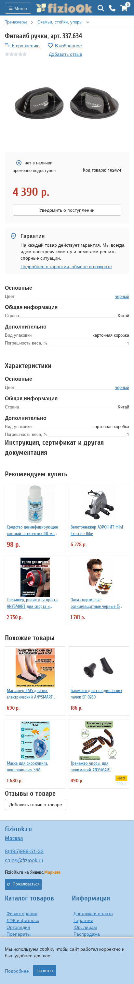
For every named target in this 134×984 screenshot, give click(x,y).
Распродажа (87, 933)
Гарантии (83, 920)
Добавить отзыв (65, 54)
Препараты (19, 933)
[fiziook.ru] (64, 8)
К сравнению (26, 45)
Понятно (44, 971)
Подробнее (17, 970)
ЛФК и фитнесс (23, 920)
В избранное (68, 45)
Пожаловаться (26, 884)
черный (122, 296)
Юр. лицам (85, 927)
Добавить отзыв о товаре (35, 804)
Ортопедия (18, 927)
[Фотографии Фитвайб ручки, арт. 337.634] (67, 105)
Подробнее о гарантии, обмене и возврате (66, 266)
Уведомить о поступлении (67, 210)
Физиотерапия (22, 913)
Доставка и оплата (93, 913)
